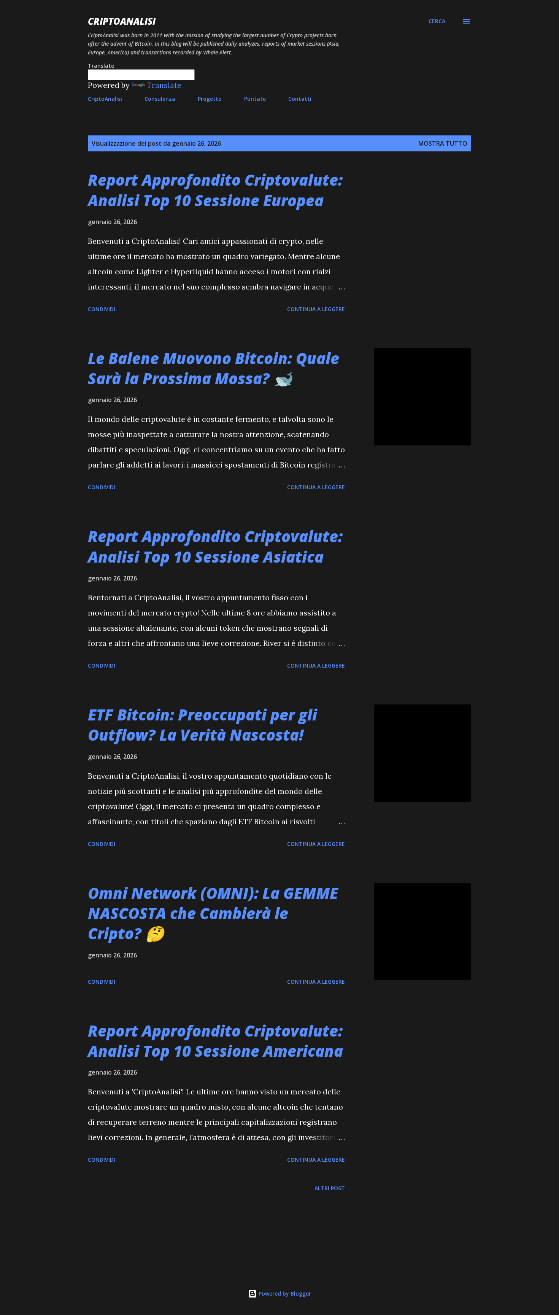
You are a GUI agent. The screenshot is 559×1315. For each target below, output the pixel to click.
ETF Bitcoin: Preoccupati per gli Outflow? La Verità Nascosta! (202, 724)
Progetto (210, 98)
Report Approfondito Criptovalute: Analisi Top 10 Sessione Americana (215, 1040)
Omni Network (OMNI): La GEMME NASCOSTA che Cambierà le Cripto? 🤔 (213, 913)
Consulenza (160, 98)
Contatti (299, 98)
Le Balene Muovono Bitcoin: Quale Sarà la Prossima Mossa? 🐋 (213, 368)
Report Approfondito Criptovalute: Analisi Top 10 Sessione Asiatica (215, 546)
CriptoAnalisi (122, 21)
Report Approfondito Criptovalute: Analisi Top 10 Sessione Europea (215, 189)
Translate (164, 85)
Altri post (329, 1188)
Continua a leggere (316, 309)
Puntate (255, 98)
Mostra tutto (442, 143)
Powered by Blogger (284, 1293)
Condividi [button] (101, 309)
